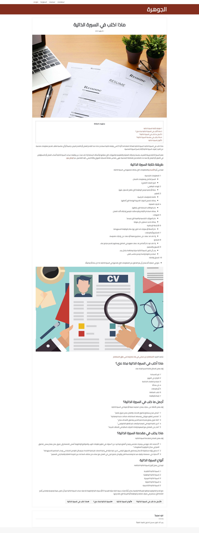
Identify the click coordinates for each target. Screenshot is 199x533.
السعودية (43, 2)
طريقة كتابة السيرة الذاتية (153, 128)
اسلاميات (52, 2)
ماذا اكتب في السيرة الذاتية (77, 501)
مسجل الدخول (149, 522)
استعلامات (60, 2)
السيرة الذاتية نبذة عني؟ (102, 501)
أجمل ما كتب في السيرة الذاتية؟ (150, 134)
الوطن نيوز (70, 158)
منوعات (35, 2)
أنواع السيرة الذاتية (155, 140)
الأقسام (152, 169)
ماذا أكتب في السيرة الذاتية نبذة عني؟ (148, 131)
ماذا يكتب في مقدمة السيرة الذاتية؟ (149, 137)
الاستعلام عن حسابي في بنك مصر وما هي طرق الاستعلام (133, 356)
